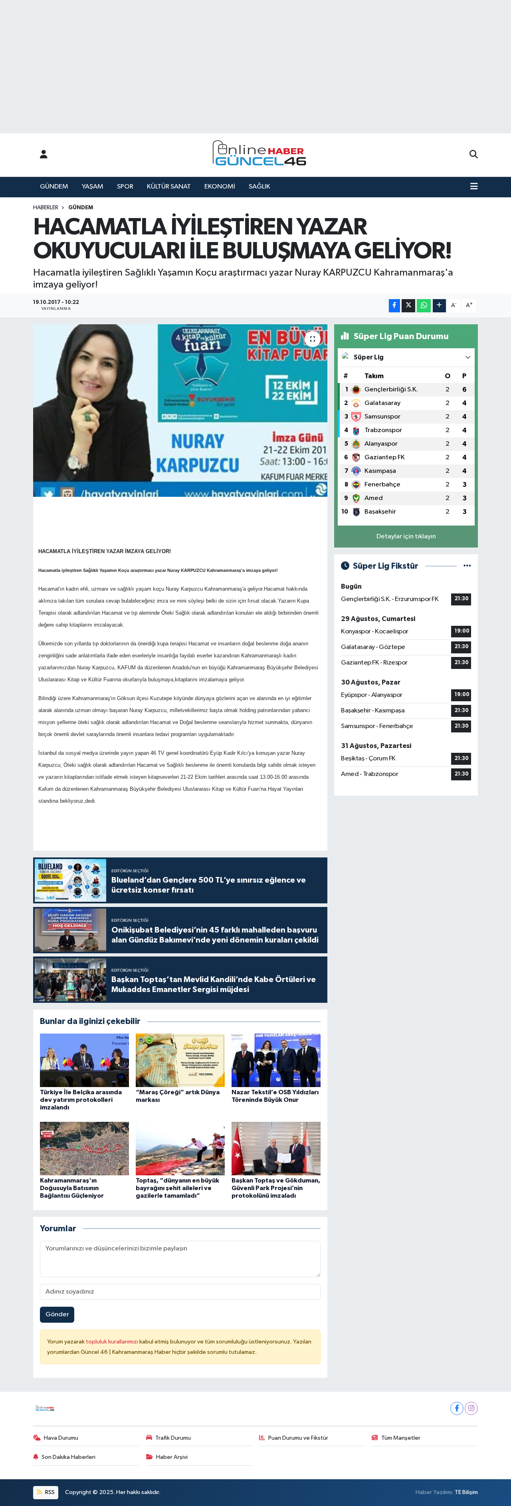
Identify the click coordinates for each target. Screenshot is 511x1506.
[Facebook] (456, 1408)
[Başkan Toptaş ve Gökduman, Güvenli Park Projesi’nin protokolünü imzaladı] (276, 1148)
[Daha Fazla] (439, 305)
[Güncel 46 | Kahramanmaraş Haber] (262, 155)
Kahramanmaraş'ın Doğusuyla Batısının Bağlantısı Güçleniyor (72, 1188)
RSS (49, 1492)
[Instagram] (471, 1408)
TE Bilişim (466, 1492)
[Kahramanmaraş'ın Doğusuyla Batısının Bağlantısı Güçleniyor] (84, 1148)
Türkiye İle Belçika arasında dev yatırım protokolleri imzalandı (81, 1100)
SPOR (125, 186)
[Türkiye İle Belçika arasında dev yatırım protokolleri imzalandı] (84, 1060)
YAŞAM (92, 186)
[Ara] (473, 155)
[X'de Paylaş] (408, 305)
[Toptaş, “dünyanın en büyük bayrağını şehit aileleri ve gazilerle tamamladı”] (180, 1148)
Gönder (57, 1314)
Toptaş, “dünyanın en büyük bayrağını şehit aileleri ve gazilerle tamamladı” (177, 1188)
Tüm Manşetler (400, 1438)
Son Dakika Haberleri (68, 1457)
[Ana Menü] (474, 187)
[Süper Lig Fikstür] (467, 566)
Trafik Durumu (173, 1438)
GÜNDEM (54, 186)
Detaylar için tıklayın (406, 536)
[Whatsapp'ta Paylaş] (424, 305)
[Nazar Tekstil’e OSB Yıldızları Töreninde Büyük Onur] (276, 1060)
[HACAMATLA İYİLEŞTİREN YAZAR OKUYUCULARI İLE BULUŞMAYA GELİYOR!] (180, 410)
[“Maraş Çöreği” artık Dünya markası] (180, 1060)
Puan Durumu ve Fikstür (298, 1438)
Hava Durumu (61, 1438)
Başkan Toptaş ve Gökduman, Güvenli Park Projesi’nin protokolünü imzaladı (276, 1188)
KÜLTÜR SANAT (169, 186)
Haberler (45, 207)
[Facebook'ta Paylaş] (394, 305)
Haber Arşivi (172, 1457)
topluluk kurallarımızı (112, 1342)
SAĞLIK (259, 186)
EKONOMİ (219, 186)
